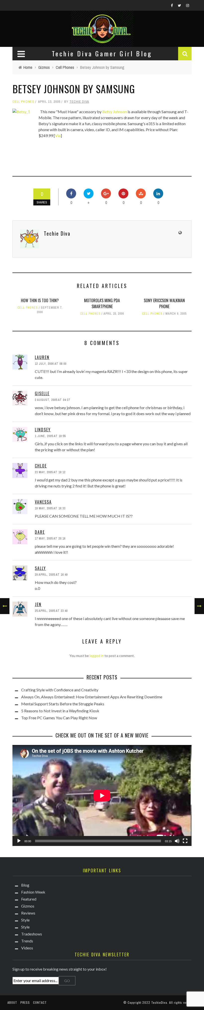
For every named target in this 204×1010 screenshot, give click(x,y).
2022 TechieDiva (154, 1002)
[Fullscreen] (185, 840)
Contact (40, 1002)
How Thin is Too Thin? (40, 300)
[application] (102, 795)
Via (58, 135)
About (12, 1002)
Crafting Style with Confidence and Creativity (59, 689)
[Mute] (177, 840)
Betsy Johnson (114, 111)
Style (25, 920)
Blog (25, 885)
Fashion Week (33, 892)
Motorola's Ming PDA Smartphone (102, 303)
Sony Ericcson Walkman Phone (164, 303)
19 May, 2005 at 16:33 (50, 508)
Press (25, 1002)
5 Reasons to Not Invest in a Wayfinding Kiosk (60, 710)
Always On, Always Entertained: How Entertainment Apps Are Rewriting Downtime (91, 696)
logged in (97, 655)
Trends (27, 940)
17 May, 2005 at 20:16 (50, 539)
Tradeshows (31, 933)
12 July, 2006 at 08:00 (50, 364)
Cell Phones (23, 101)
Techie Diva (79, 101)
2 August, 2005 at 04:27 (52, 400)
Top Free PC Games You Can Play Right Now (59, 717)
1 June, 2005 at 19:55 (50, 436)
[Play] (18, 840)
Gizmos (27, 906)
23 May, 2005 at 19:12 (50, 472)
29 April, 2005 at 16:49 (51, 575)
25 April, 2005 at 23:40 (51, 611)
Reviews (28, 913)
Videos (27, 947)
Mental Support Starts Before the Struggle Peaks (62, 703)
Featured (28, 899)
